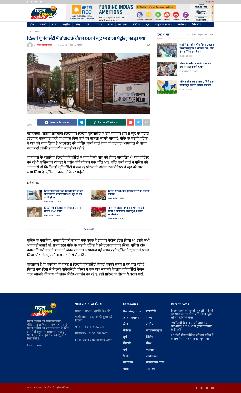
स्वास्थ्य (150, 369)
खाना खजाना (131, 318)
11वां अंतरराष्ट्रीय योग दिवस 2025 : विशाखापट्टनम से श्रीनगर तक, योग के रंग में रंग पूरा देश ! (197, 48)
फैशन (126, 356)
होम (32, 24)
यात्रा (126, 369)
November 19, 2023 (189, 71)
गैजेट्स (136, 24)
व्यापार (99, 24)
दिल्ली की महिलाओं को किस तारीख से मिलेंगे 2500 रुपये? (62, 209)
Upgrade (210, 1)
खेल (110, 24)
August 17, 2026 (117, 218)
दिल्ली (43, 24)
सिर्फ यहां (66, 387)
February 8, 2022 (65, 45)
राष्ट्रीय (66, 24)
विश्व (77, 24)
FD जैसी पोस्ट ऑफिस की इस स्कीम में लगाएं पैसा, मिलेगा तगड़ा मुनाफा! (192, 337)
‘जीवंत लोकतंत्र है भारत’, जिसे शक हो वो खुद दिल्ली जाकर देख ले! (197, 83)
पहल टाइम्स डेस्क (44, 45)
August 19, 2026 (53, 215)
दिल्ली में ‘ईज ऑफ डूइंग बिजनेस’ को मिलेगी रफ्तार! (129, 192)
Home (30, 32)
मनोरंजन (123, 24)
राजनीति (151, 311)
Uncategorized (133, 311)
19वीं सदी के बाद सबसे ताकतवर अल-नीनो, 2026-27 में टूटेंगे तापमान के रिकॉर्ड (191, 326)
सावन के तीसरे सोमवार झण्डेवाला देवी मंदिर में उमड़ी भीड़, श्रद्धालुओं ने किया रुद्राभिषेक (126, 211)
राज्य (54, 24)
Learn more (34, 345)
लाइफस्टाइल (162, 24)
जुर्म (148, 24)
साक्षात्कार (152, 356)
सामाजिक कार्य (155, 362)
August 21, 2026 (117, 198)
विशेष (180, 24)
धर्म (87, 24)
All (188, 35)
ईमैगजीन (196, 24)
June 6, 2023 (186, 89)
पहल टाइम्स (38, 387)
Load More (88, 229)
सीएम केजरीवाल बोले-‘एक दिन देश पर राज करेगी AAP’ (195, 65)
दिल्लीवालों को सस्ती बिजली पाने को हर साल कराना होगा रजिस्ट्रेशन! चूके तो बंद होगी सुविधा (63, 194)
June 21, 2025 (186, 56)
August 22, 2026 (53, 201)
